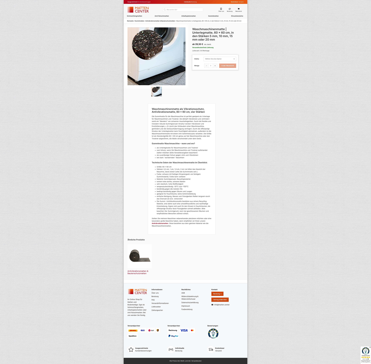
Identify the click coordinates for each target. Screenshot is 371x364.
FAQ (153, 300)
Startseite (130, 21)
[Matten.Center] (138, 9)
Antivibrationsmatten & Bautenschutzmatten (160, 21)
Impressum (185, 306)
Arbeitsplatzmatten (188, 16)
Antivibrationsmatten (160, 223)
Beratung (229, 11)
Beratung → (217, 294)
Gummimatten (213, 16)
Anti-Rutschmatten (162, 16)
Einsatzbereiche (237, 16)
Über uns (221, 11)
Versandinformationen (160, 303)
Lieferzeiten (156, 307)
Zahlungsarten (157, 310)
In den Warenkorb (228, 66)
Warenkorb (238, 11)
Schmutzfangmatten (134, 16)
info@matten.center (222, 305)
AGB (183, 293)
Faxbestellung (186, 309)
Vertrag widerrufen (220, 300)
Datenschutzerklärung (189, 302)
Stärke (196, 59)
